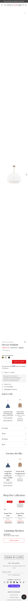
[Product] (8, 505)
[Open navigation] (2, 5)
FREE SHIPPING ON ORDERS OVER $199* (14, 1)
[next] (26, 174)
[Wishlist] (23, 5)
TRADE (19, 5)
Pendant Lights (14, 597)
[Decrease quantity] (3, 362)
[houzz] (17, 582)
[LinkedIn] (14, 582)
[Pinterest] (11, 582)
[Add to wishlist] (25, 342)
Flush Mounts (14, 595)
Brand (3, 445)
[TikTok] (23, 582)
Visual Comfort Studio (7, 342)
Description (5, 428)
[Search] (5, 5)
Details (4, 434)
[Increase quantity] (9, 362)
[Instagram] (7, 582)
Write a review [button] (14, 540)
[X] (4, 582)
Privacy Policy (16, 574)
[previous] (2, 174)
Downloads (5, 439)
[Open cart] (26, 5)
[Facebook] (20, 582)
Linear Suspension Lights (14, 600)
